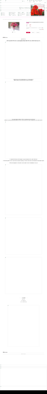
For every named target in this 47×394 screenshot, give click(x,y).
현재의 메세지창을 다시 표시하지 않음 (34, 15)
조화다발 (5, 19)
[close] (41, 15)
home (3, 19)
